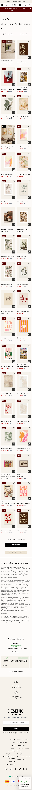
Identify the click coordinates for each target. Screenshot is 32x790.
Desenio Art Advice (22, 739)
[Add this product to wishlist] (13, 41)
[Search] (6, 5)
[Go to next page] (25, 552)
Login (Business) (10, 764)
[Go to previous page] (6, 552)
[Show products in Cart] (29, 5)
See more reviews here (16, 671)
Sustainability (11, 751)
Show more (16, 544)
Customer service (22, 742)
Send (16, 728)
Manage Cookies (21, 759)
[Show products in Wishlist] (26, 5)
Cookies (19, 751)
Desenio (3, 14)
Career (13, 748)
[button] (25, 783)
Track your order (21, 745)
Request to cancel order (23, 756)
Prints (9, 14)
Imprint (13, 745)
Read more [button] (4, 29)
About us (12, 739)
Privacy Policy (14, 732)
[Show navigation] (2, 5)
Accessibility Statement (8, 754)
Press (13, 742)
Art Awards (12, 761)
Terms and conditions (23, 748)
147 (22, 552)
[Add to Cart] (29, 57)
